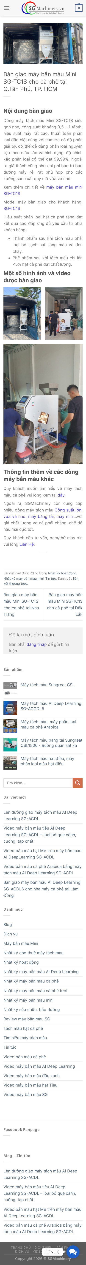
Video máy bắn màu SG (25, 1094)
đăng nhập (37, 644)
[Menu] (6, 8)
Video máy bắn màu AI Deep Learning (39, 1066)
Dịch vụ (10, 934)
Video (38, 1251)
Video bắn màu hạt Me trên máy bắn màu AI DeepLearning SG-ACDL (42, 853)
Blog (7, 924)
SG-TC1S (11, 208)
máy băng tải (41, 516)
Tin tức (50, 578)
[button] (73, 1251)
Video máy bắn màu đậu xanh (31, 1075)
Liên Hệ (26, 544)
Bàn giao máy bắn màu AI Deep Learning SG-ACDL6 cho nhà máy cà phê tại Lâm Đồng (41, 889)
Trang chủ (21, 1247)
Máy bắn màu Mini (20, 943)
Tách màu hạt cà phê (23, 1028)
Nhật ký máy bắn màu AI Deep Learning (41, 971)
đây (61, 495)
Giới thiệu (43, 1247)
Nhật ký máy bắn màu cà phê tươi (35, 990)
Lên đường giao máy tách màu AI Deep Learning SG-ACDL (40, 815)
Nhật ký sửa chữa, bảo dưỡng (31, 1009)
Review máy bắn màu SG (26, 1019)
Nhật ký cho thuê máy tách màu (33, 952)
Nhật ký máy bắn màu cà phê (31, 981)
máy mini (65, 516)
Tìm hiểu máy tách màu (25, 1037)
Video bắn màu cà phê (24, 1056)
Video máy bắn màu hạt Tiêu (30, 1085)
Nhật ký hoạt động (62, 573)
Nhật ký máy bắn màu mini (23, 578)
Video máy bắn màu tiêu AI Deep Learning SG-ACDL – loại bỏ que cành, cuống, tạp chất (39, 834)
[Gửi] (78, 783)
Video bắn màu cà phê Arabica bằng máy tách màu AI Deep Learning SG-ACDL (42, 869)
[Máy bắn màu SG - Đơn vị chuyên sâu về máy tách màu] (43, 8)
